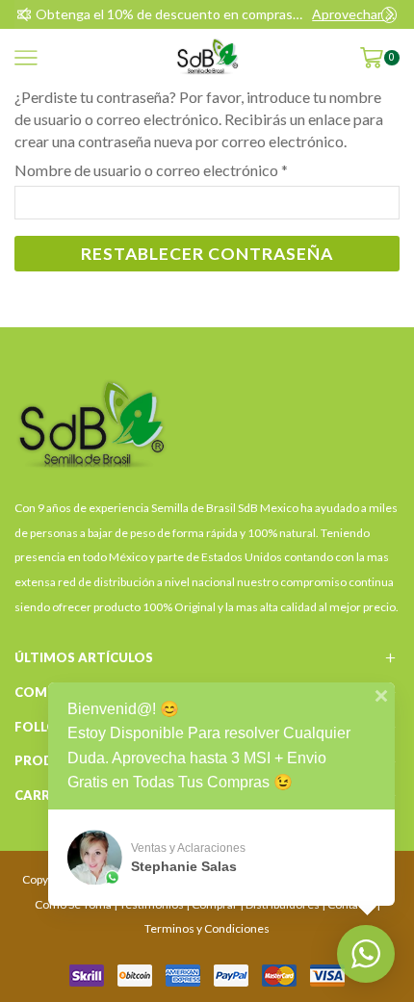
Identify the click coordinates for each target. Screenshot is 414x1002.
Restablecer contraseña (207, 254)
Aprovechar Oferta (354, 14)
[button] (24, 14)
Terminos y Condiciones (207, 928)
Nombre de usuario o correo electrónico (151, 169)
